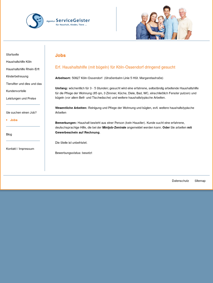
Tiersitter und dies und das (24, 83)
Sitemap (200, 180)
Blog (9, 134)
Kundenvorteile (16, 90)
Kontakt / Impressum (20, 148)
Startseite (12, 54)
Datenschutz (180, 180)
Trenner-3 (23, 142)
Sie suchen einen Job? (21, 112)
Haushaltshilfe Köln (19, 61)
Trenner (23, 106)
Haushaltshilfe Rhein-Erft (22, 69)
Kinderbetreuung (17, 76)
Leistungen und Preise (21, 98)
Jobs (13, 120)
